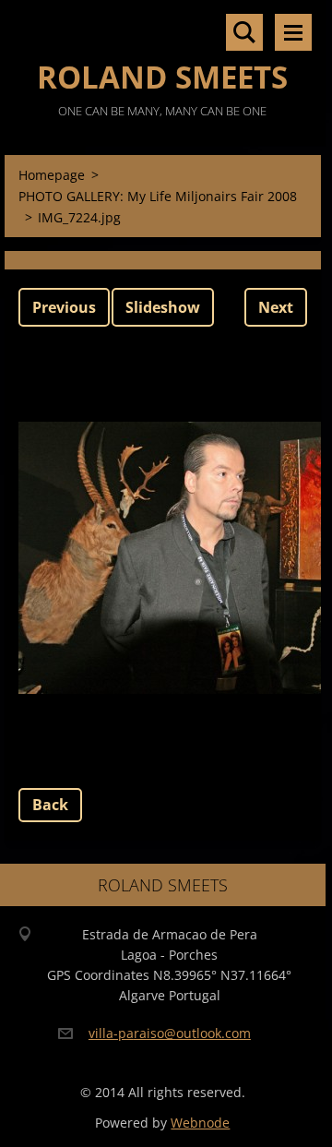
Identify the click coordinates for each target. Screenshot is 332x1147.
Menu (293, 32)
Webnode (200, 1122)
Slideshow (162, 307)
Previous (64, 307)
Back (50, 805)
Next (275, 307)
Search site (244, 32)
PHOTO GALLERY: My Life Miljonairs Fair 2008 (157, 196)
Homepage (51, 175)
